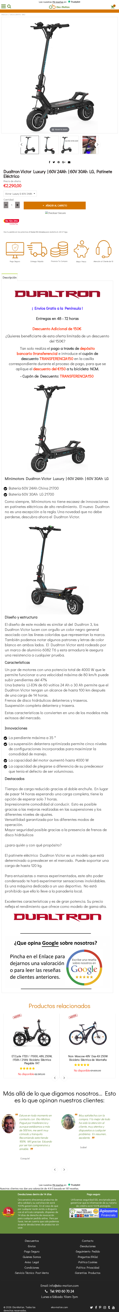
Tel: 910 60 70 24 (61, 1291)
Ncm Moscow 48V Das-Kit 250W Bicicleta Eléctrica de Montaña (88, 1058)
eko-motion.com (59, 1307)
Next (98, 144)
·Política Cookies (87, 1262)
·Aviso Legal (31, 1262)
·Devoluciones (87, 1246)
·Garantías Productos (87, 1273)
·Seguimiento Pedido (87, 1251)
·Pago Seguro (32, 1251)
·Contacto (87, 1241)
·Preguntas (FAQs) (87, 1257)
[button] (27, 1068)
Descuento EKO (17, 14)
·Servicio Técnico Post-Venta (31, 1273)
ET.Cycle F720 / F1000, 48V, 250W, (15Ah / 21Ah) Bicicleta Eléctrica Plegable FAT (32, 1059)
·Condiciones (31, 1267)
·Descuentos (31, 1241)
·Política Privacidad (87, 1267)
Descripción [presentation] (10, 277)
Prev (21, 144)
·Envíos (31, 1246)
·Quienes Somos (31, 1257)
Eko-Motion (18, 1307)
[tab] (9, 277)
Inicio (4, 14)
